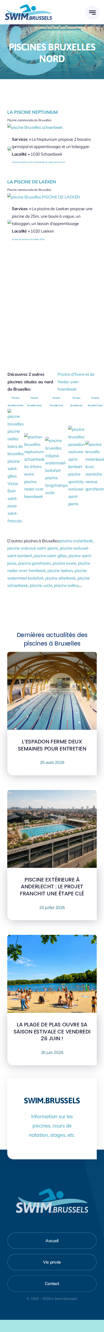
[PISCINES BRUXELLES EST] (76, 429)
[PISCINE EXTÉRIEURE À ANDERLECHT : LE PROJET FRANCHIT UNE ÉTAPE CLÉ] (52, 793)
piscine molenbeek (76, 540)
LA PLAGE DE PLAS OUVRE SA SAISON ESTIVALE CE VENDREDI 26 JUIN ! (52, 1031)
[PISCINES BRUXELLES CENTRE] (15, 412)
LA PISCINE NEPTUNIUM (32, 112)
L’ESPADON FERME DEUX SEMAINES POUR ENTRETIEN (52, 745)
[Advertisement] (52, 304)
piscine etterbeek (60, 578)
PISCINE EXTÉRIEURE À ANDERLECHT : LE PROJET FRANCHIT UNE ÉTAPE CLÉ (52, 886)
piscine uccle (41, 585)
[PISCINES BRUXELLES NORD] (34, 436)
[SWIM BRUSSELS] (28, 6)
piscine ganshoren (34, 563)
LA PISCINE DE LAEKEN (31, 182)
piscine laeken (60, 570)
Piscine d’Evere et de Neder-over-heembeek (76, 382)
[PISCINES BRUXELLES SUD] (56, 440)
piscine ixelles (66, 585)
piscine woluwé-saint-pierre (32, 548)
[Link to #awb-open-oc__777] (92, 12)
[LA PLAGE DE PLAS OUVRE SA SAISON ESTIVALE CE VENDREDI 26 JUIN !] (52, 938)
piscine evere (64, 563)
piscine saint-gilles (50, 555)
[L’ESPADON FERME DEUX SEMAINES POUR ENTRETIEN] (52, 655)
